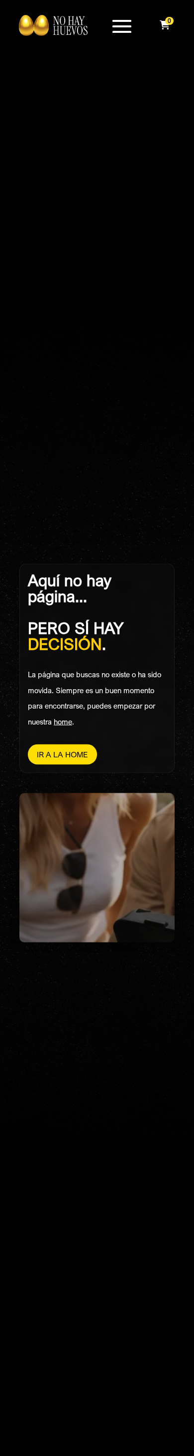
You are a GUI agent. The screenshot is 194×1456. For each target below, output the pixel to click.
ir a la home (62, 754)
